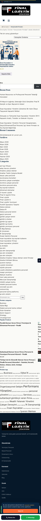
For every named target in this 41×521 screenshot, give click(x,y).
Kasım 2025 (4, 152)
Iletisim (4, 487)
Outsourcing (5, 457)
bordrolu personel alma (8, 185)
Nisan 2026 (4, 144)
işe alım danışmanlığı (7, 251)
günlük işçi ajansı (6, 222)
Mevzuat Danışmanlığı (8, 280)
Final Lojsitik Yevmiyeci (8, 202)
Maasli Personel (6, 451)
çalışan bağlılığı (21, 405)
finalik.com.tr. (11, 376)
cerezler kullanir (29, 505)
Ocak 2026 (4, 149)
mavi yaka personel (7, 277)
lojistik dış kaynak (9, 380)
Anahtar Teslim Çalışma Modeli (11, 173)
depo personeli (16, 373)
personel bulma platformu (9, 292)
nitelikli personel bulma (8, 284)
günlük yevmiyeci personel (9, 226)
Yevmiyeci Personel (8, 447)
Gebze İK (3, 209)
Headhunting (26, 376)
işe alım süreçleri (6, 255)
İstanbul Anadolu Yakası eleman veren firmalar (16, 258)
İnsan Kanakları (5, 310)
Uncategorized (5, 318)
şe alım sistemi (5, 294)
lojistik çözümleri (24, 383)
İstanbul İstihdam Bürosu (9, 260)
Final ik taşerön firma (7, 195)
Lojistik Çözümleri (6, 265)
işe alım (2, 248)
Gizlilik (4, 498)
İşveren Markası (28, 411)
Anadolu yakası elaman (8, 171)
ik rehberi (32, 376)
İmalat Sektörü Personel (8, 236)
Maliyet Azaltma (6, 275)
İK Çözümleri (4, 231)
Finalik (5, 376)
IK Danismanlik (6, 461)
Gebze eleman (5, 207)
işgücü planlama (30, 378)
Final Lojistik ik (5, 200)
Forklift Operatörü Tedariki (9, 205)
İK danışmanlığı (5, 234)
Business (3, 303)
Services (27, 394)
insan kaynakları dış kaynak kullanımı (13, 238)
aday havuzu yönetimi (8, 168)
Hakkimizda (5, 471)
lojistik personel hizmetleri (6, 383)
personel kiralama (16, 391)
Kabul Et (20, 511)
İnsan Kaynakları (15, 408)
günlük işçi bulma (6, 224)
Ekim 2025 (4, 154)
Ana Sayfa (6, 27)
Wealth (13, 401)
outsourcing (4, 289)
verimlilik (7, 401)
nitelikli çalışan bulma (7, 282)
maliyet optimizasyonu (34, 383)
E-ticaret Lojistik (6, 192)
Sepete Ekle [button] (6, 74)
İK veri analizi (3, 408)
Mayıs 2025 (4, 159)
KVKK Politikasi (6, 494)
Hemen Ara (11, 517)
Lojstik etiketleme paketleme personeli (14, 270)
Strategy (3, 315)
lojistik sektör (16, 383)
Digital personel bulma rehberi (11, 308)
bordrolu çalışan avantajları (10, 180)
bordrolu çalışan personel (9, 183)
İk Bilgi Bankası (5, 229)
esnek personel (32, 373)
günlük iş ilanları (6, 219)
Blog (3, 477)
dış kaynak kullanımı (7, 188)
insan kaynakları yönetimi (9, 243)
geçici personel (5, 214)
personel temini (25, 391)
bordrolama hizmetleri (8, 178)
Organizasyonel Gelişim (11, 386)
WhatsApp (31, 517)
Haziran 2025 (5, 156)
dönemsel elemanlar (7, 190)
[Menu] (9, 21)
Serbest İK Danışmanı (17, 395)
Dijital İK (24, 373)
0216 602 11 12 (8, 1)
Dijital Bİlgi (4, 306)
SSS (3, 491)
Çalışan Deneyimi (8, 404)
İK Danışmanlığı (32, 404)
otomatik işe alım (6, 287)
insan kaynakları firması (8, 241)
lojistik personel (5, 267)
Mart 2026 (4, 147)
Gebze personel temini (8, 212)
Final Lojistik (4, 197)
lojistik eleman (17, 380)
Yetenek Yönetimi (25, 401)
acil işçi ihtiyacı (5, 166)
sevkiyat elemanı (36, 395)
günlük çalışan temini (7, 217)
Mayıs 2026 (4, 142)
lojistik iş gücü (25, 380)
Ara (1, 83)
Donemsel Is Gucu (7, 454)
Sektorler (4, 474)
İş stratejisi (4, 246)
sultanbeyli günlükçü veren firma (16, 398)
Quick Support (5, 313)
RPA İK (10, 395)
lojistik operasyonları (34, 380)
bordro (1, 373)
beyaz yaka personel (7, 175)
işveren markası (5, 263)
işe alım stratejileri (6, 253)
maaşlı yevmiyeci (6, 272)
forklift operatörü (19, 376)
